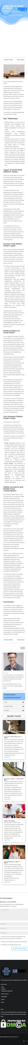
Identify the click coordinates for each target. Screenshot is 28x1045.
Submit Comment (19, 949)
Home (5, 15)
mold (17, 11)
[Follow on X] (27, 1041)
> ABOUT (2, 999)
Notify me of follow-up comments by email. (14, 941)
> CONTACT (3, 989)
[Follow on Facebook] (24, 1041)
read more (7, 757)
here (4, 688)
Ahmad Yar (8, 11)
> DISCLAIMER (4, 996)
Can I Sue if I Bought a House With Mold (14, 779)
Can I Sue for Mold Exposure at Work (13, 737)
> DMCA (2, 1002)
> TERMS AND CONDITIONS (6, 991)
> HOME (2, 987)
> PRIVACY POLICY (5, 993)
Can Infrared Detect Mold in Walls (12, 862)
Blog (13, 11)
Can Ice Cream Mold (9, 820)
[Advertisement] (14, 42)
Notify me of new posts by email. (11, 944)
